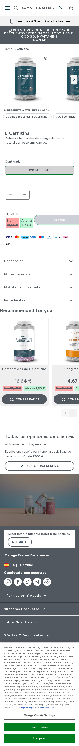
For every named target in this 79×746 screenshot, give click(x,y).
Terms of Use (46, 707)
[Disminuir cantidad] (10, 194)
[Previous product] (65, 413)
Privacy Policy (24, 707)
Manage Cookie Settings (39, 715)
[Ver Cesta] (71, 8)
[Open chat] (47, 582)
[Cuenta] (60, 8)
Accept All (39, 738)
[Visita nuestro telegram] (37, 582)
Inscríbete (19, 542)
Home (8, 48)
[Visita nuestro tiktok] (27, 582)
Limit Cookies (39, 727)
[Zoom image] (46, 58)
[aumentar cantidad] (24, 194)
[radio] (39, 170)
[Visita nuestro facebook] (18, 582)
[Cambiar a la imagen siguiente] (74, 79)
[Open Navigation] (7, 8)
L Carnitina (21, 48)
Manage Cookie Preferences (27, 555)
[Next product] (73, 413)
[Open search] (16, 8)
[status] (17, 194)
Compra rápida (28, 399)
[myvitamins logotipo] (38, 8)
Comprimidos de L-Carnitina (24, 369)
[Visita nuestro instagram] (8, 582)
